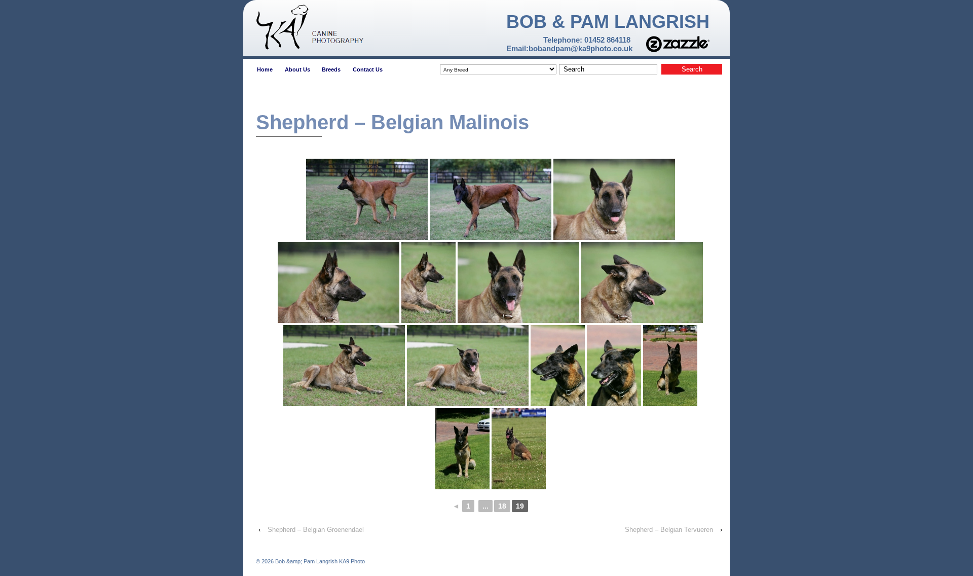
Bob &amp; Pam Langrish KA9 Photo (319, 561)
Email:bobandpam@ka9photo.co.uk (569, 48)
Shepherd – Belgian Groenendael (316, 529)
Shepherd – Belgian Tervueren (669, 529)
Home (265, 69)
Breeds (331, 69)
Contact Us (368, 69)
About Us (297, 69)
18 (502, 506)
